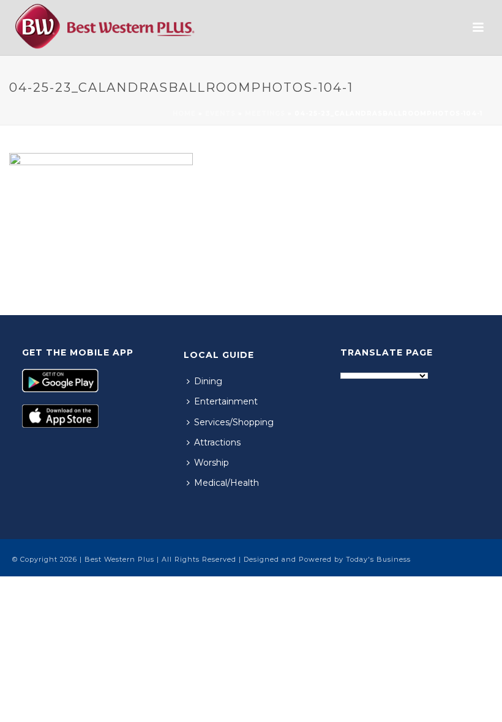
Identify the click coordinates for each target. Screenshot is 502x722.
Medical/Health (226, 482)
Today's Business (378, 559)
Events (220, 113)
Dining (208, 381)
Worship (211, 462)
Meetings (265, 113)
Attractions (217, 442)
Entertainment (226, 401)
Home (184, 113)
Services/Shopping (234, 422)
